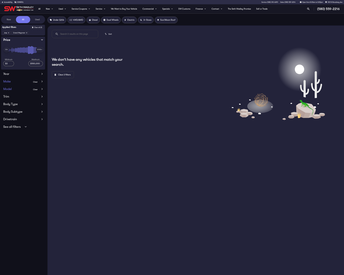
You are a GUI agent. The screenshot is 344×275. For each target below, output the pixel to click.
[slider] (6, 49)
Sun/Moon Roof (167, 20)
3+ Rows (147, 20)
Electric (130, 20)
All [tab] (23, 19)
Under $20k (58, 20)
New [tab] (9, 19)
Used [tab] (37, 19)
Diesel (95, 20)
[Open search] (308, 9)
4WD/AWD (78, 20)
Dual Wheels (112, 20)
